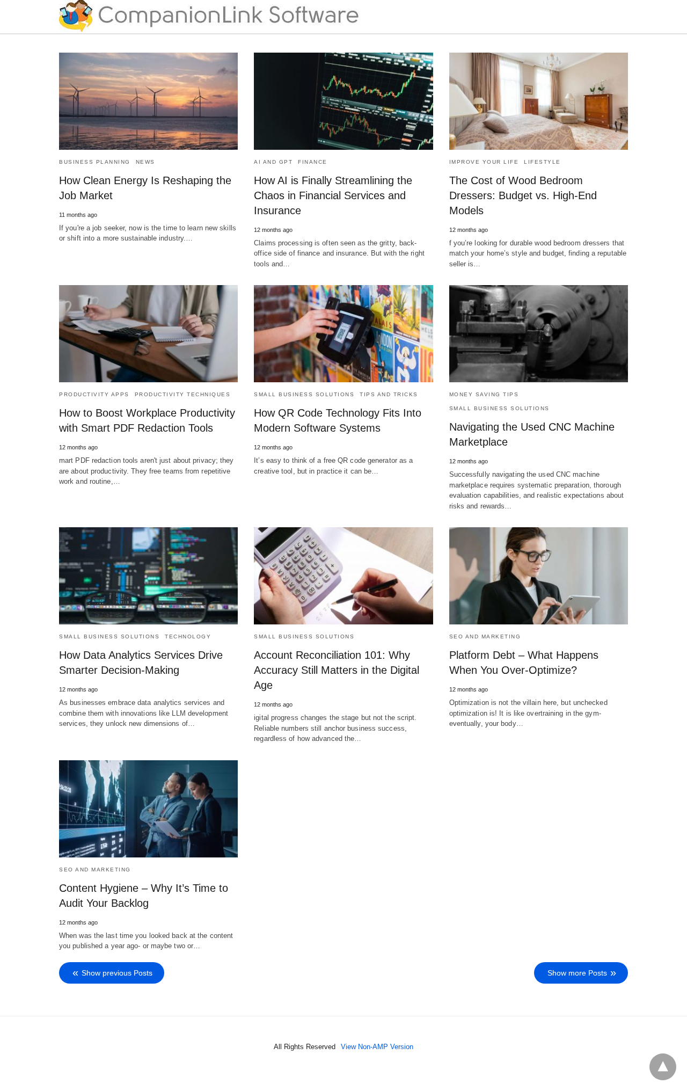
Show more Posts (577, 973)
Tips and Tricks (389, 394)
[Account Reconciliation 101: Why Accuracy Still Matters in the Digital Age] (343, 575)
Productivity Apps (94, 394)
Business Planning (94, 162)
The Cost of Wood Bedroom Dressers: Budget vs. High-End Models (523, 195)
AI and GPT (273, 162)
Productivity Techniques (183, 394)
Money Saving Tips (484, 394)
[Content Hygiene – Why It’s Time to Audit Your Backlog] (148, 808)
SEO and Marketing (485, 636)
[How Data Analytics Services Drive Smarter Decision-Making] (148, 575)
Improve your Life (484, 162)
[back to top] (662, 1066)
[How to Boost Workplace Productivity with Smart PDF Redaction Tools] (148, 333)
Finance (312, 162)
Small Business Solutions (304, 394)
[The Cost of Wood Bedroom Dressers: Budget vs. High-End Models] (538, 101)
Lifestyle (542, 162)
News (145, 162)
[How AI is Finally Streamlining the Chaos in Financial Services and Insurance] (343, 101)
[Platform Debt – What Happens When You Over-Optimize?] (538, 575)
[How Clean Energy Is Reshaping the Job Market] (148, 101)
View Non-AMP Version (377, 1047)
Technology (188, 636)
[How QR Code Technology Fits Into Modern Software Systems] (343, 333)
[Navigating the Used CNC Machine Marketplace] (538, 333)
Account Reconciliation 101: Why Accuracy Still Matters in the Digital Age (336, 670)
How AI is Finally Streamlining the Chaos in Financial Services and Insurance (333, 195)
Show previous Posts (117, 973)
